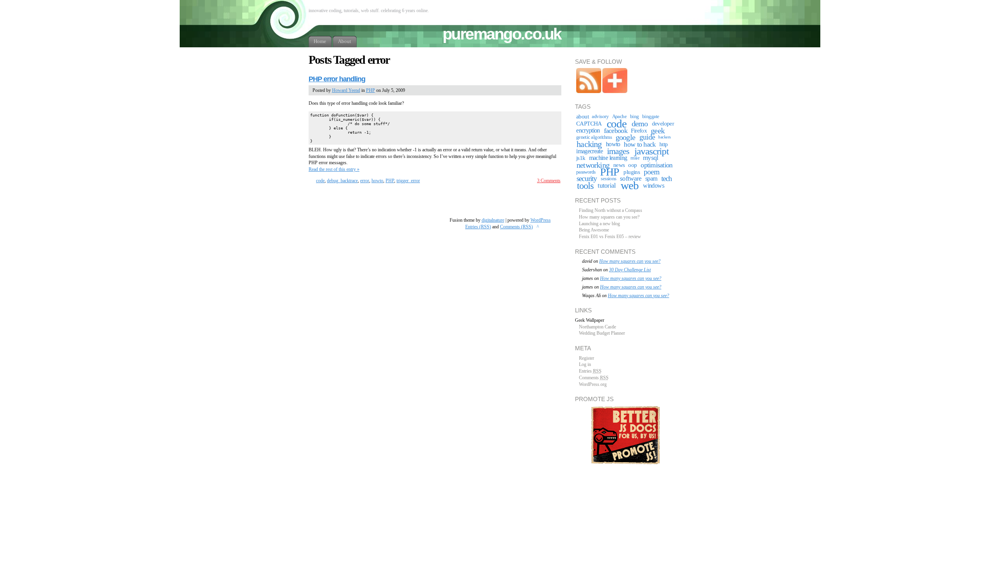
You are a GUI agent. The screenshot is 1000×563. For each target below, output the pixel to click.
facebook (615, 130)
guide (647, 137)
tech (666, 178)
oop (632, 165)
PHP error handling (337, 79)
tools (585, 186)
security (587, 178)
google (625, 137)
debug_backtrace (342, 180)
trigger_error (408, 180)
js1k (581, 158)
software (630, 178)
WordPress (540, 220)
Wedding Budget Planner (602, 333)
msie (634, 158)
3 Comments (549, 180)
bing (634, 116)
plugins (631, 172)
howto (377, 180)
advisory (600, 116)
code (320, 180)
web (630, 185)
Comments (594, 377)
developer (663, 123)
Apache (619, 116)
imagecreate (589, 151)
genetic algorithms (594, 137)
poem (651, 172)
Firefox (639, 130)
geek (657, 130)
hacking (589, 144)
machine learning (608, 157)
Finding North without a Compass (610, 210)
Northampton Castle (597, 327)
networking (593, 165)
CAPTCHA (589, 123)
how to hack (639, 144)
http (663, 144)
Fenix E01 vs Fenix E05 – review (610, 236)
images (618, 151)
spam (651, 178)
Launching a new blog (599, 223)
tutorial (607, 185)
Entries (590, 371)
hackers (664, 137)
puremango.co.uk (502, 34)
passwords (586, 172)
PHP (370, 90)
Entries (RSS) (478, 227)
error (364, 180)
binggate (650, 116)
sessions (608, 178)
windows (653, 185)
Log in (585, 364)
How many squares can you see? (609, 217)
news (619, 165)
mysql (651, 157)
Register (586, 358)
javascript (651, 151)
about (582, 116)
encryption (588, 130)
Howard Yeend (346, 90)
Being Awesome (594, 230)
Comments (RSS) (516, 227)
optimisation (656, 165)
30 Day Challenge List (630, 270)
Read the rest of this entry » (334, 169)
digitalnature (493, 220)
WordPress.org (593, 384)
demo (640, 123)
